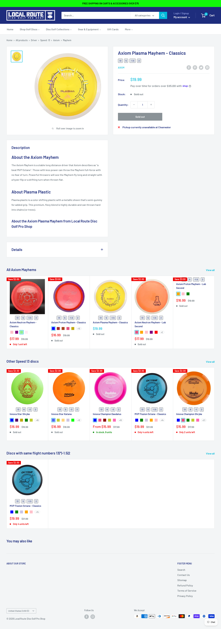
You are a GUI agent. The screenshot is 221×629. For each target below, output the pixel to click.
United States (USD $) (18, 610)
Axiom (56, 40)
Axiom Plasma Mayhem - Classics (110, 322)
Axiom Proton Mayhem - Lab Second (191, 286)
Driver (34, 40)
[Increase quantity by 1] (151, 104)
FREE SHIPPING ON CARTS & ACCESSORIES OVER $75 (110, 3)
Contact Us (183, 574)
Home (9, 40)
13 (120, 60)
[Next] (214, 404)
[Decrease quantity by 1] (134, 104)
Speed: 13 (45, 40)
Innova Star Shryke (20, 414)
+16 (37, 420)
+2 (162, 332)
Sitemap (182, 580)
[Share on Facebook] (189, 67)
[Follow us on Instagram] (92, 616)
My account (181, 17)
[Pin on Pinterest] (195, 67)
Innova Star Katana (61, 414)
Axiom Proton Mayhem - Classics (68, 322)
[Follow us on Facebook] (86, 616)
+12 (78, 328)
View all (210, 270)
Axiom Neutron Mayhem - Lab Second (150, 324)
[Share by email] (207, 67)
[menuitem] (10, 29)
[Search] (163, 15)
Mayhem (67, 40)
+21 (203, 420)
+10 (120, 420)
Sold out (140, 116)
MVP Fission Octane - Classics (150, 414)
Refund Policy (185, 585)
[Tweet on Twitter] (201, 67)
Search (181, 569)
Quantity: (123, 104)
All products (22, 40)
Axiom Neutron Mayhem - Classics (23, 324)
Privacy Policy (185, 595)
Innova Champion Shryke (189, 414)
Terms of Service (186, 590)
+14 (162, 420)
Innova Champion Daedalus (107, 414)
